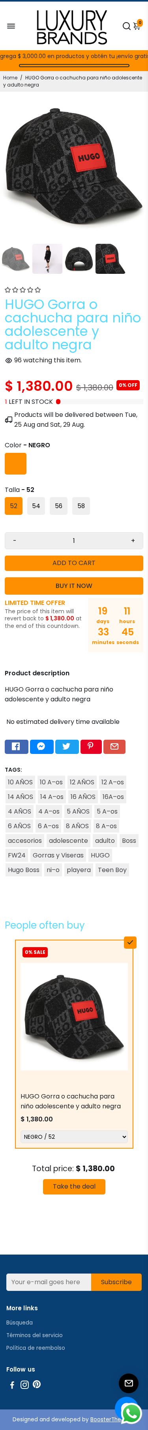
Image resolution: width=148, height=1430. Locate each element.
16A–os (113, 796)
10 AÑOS (20, 782)
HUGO (100, 855)
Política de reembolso (35, 1348)
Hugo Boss (23, 869)
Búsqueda (19, 1322)
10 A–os (51, 782)
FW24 (17, 855)
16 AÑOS (83, 796)
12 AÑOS (82, 782)
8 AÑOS (77, 826)
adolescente (68, 840)
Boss (129, 840)
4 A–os (49, 811)
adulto (105, 840)
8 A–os (106, 826)
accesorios (25, 840)
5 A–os (107, 811)
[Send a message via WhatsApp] (131, 1413)
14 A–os (52, 796)
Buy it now (74, 585)
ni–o (53, 869)
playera (79, 869)
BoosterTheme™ (112, 1419)
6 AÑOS (19, 826)
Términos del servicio (34, 1335)
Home (10, 77)
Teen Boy (112, 869)
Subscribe (116, 1282)
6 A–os (48, 826)
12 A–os (112, 782)
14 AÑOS (20, 796)
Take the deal (74, 1186)
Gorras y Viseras (58, 855)
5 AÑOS (78, 811)
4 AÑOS (19, 811)
